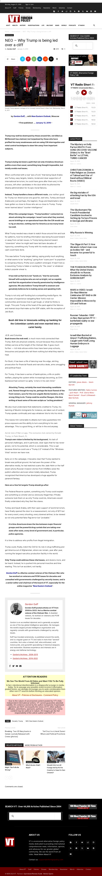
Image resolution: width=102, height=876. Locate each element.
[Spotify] (79, 11)
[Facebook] (58, 11)
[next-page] (10, 777)
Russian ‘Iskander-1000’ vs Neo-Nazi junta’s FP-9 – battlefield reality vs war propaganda (83, 319)
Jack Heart (74, 392)
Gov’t (8, 25)
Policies (21, 8)
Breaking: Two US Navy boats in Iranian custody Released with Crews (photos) (18, 734)
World (64, 25)
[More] (57, 58)
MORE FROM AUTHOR (33, 745)
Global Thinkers (76, 426)
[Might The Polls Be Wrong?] (14, 757)
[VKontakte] (87, 11)
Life (43, 25)
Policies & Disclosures (32, 695)
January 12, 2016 (43, 123)
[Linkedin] (39, 58)
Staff (14, 8)
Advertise (62, 8)
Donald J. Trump (17, 721)
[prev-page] (6, 777)
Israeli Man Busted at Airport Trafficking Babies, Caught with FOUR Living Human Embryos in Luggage (83, 341)
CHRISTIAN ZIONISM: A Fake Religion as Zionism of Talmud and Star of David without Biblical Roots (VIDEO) (82, 175)
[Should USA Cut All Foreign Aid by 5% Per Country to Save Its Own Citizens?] (56, 756)
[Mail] (62, 11)
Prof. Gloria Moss (87, 392)
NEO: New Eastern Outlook (34, 721)
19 (64, 49)
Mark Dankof (74, 395)
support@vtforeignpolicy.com (51, 859)
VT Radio (81, 25)
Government (16, 31)
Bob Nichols (74, 398)
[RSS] (74, 11)
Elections (8, 764)
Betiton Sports (48, 874)
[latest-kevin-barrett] (83, 368)
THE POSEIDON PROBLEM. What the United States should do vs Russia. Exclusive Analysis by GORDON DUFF (83, 272)
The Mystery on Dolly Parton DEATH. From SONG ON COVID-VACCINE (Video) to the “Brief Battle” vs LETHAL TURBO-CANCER (83, 151)
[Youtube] (95, 11)
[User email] (20, 666)
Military (50, 25)
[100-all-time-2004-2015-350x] (83, 808)
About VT (8, 8)
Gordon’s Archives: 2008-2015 (25, 654)
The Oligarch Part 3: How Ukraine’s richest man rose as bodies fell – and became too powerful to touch (83, 250)
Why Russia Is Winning (81, 232)
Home (7, 31)
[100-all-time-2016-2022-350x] (83, 819)
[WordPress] (91, 11)
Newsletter (46, 8)
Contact (69, 8)
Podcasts (72, 25)
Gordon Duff (11, 49)
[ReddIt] (45, 58)
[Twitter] (83, 11)
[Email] (51, 58)
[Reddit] (66, 11)
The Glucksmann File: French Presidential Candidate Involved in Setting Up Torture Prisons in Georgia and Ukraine (83, 215)
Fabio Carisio (91, 390)
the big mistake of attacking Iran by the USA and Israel (83, 195)
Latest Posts (75, 139)
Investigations (33, 25)
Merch (54, 8)
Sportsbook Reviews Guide (33, 874)
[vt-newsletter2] (83, 418)
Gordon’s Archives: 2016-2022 (25, 658)
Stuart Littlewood (88, 395)
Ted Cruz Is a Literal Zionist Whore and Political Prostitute (52, 732)
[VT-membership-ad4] (83, 65)
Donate (28, 8)
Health (15, 25)
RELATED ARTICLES (14, 745)
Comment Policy (51, 695)
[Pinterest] (28, 58)
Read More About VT (42, 854)
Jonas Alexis (82, 382)
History (23, 25)
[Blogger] (54, 11)
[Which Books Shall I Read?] (35, 756)
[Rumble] (70, 11)
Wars (57, 25)
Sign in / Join (30, 4)
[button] (94, 25)
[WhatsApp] (33, 58)
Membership (37, 8)
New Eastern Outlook (41, 116)
